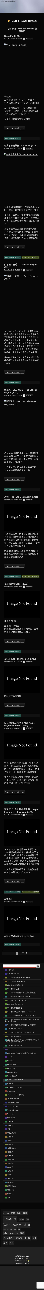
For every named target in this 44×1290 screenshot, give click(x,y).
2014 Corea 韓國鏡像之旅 (15, 985)
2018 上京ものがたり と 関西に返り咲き (21, 1015)
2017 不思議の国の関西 (14, 1008)
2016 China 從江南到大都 (15, 1004)
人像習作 (10, 1121)
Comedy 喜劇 (11, 1064)
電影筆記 (11, 29)
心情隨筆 (10, 1144)
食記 (8, 1197)
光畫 (8, 1129)
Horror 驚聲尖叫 (12, 1076)
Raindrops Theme (22, 1263)
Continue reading (14, 128)
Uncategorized (11, 1118)
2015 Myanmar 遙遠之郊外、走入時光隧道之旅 (21, 993)
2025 (8, 1049)
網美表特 (10, 1167)
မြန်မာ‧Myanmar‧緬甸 (13, 1233)
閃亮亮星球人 (11, 1186)
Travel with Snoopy (13, 1110)
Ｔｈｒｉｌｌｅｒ (12, 1106)
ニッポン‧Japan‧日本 (16, 1238)
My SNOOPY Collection (14, 1087)
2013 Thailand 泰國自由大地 (16, 981)
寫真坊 (9, 1140)
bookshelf (10, 1061)
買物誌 (9, 1175)
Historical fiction (12, 1072)
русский (21, 1219)
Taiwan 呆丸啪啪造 (13, 1099)
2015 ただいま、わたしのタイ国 (17, 1000)
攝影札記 (10, 1152)
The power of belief (13, 1102)
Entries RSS (20, 1258)
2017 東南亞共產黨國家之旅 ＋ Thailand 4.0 (20, 1012)
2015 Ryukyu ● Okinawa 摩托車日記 (18, 996)
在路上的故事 (11, 1133)
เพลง (27, 1219)
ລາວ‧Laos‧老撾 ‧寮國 (9, 1229)
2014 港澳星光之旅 (13, 989)
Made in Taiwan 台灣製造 (15, 1080)
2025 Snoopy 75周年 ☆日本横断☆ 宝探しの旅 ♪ (22, 1053)
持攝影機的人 (11, 1148)
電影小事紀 (10, 1190)
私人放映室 (10, 1159)
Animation (10, 1057)
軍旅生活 (10, 1178)
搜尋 (38, 966)
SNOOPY (10, 1218)
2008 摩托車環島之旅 (14, 974)
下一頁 (24, 953)
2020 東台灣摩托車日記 (14, 1028)
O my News (11, 1091)
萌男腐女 (10, 1171)
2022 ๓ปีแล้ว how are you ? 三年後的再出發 (20, 1032)
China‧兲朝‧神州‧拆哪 (15, 1213)
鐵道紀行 (10, 1182)
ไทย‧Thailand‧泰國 (16, 1225)
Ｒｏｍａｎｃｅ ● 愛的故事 (15, 1095)
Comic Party (11, 1068)
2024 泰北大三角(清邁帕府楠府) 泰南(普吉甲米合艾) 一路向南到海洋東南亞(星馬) (22, 1041)
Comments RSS (20, 1261)
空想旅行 (10, 1163)
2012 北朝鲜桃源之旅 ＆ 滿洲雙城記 (18, 977)
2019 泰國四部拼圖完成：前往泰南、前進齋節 (21, 1025)
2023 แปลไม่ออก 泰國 (14, 1036)
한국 (11, 1243)
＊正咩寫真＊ (11, 970)
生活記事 (10, 1156)
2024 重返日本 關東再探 (14, 1045)
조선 (5, 1243)
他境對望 (10, 1125)
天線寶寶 (10, 1137)
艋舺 (34, 1238)
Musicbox (10, 1083)
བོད (19, 1229)
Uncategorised (11, 1114)
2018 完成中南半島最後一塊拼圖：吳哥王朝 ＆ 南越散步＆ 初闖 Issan (22, 1020)
